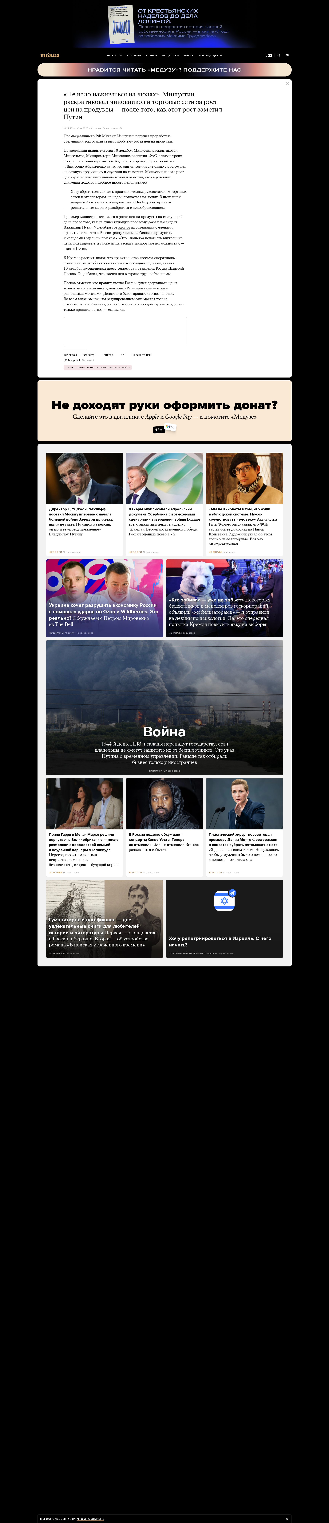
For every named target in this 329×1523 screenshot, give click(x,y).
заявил (124, 227)
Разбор (151, 55)
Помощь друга (210, 55)
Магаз (188, 55)
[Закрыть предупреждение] (287, 1518)
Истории (134, 55)
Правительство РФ (112, 128)
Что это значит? (90, 1519)
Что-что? (88, 360)
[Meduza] (50, 55)
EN (287, 55)
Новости (114, 55)
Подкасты (170, 55)
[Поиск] (279, 55)
